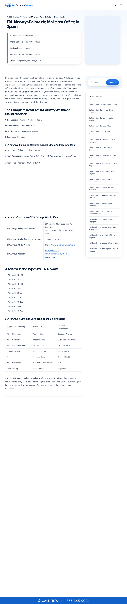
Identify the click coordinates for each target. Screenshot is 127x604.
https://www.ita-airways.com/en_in (60, 245)
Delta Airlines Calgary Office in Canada (101, 132)
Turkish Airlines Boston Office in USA (103, 243)
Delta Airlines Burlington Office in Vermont (102, 140)
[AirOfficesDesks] (19, 5)
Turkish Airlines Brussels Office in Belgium (102, 236)
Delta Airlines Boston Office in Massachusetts (100, 212)
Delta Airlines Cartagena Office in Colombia (102, 111)
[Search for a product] (116, 5)
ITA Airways (24, 17)
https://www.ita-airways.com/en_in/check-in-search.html (57, 253)
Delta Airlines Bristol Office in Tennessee (100, 180)
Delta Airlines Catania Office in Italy (103, 104)
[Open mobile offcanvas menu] (121, 5)
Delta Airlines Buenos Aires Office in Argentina (103, 164)
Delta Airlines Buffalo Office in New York (102, 156)
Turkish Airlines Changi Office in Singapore (101, 220)
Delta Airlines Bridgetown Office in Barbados (102, 196)
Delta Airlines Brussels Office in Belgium (101, 172)
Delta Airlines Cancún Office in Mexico (101, 119)
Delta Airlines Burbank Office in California (101, 148)
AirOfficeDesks (12, 17)
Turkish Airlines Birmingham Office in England (103, 249)
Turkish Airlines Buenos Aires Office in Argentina (103, 228)
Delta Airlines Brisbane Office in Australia (101, 188)
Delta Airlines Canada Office (100, 126)
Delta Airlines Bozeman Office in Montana (101, 204)
